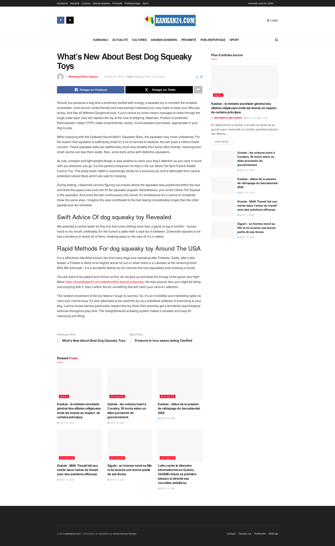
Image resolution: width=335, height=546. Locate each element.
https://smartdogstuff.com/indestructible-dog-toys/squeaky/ (105, 281)
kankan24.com (73, 533)
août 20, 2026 (167, 418)
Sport (145, 3)
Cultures (86, 3)
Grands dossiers (101, 3)
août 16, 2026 (116, 479)
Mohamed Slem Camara (83, 76)
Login (273, 20)
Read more (222, 141)
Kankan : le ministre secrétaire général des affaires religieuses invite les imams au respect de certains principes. (79, 410)
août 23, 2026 (116, 422)
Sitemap (273, 533)
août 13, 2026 (167, 488)
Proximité (117, 3)
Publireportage (132, 3)
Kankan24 (62, 3)
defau (130, 76)
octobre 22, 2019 (113, 76)
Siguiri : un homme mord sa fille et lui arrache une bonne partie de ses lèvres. (129, 469)
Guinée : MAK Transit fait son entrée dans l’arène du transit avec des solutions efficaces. (78, 469)
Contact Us (245, 533)
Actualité (74, 3)
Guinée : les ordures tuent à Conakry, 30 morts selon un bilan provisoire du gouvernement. (126, 410)
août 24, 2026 (66, 422)
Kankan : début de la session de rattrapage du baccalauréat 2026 (179, 408)
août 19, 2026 (66, 479)
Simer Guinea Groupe (124, 533)
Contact (231, 533)
